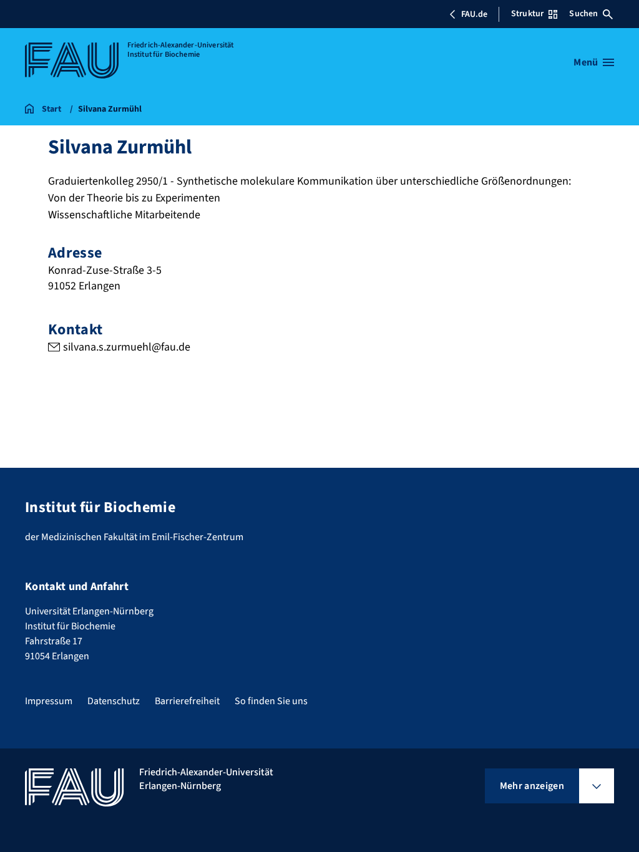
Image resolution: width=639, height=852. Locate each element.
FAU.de (474, 14)
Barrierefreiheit (187, 701)
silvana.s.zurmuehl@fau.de (126, 347)
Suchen (583, 13)
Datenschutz (113, 701)
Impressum (48, 701)
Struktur (527, 13)
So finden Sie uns (271, 701)
